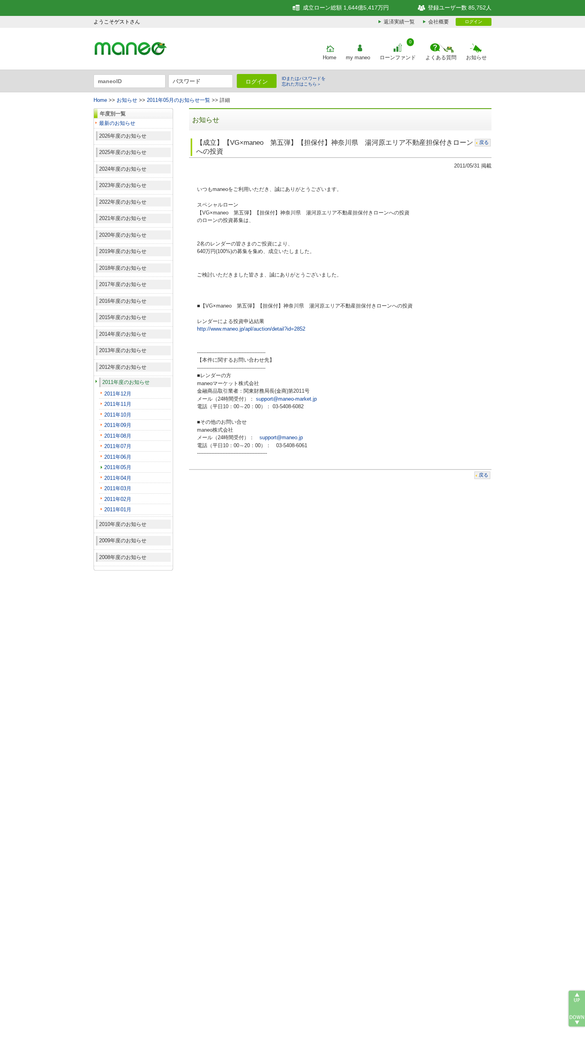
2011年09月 (117, 425)
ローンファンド (398, 57)
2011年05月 (117, 467)
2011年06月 (117, 457)
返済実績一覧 (399, 22)
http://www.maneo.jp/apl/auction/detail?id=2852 (251, 329)
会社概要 (438, 22)
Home (329, 57)
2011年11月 (117, 404)
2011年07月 (117, 446)
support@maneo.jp (281, 437)
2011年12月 (117, 394)
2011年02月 (117, 499)
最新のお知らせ (117, 123)
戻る (484, 142)
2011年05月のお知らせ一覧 (178, 100)
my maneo (358, 57)
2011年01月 (117, 509)
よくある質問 (440, 57)
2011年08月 (117, 436)
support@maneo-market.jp (286, 399)
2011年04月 (117, 478)
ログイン (473, 21)
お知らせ (476, 57)
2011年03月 (117, 488)
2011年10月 (117, 415)
